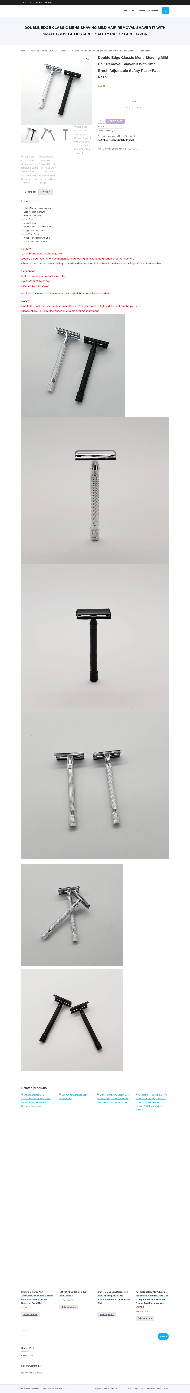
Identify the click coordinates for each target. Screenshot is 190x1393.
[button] (87, 59)
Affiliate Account (117, 1389)
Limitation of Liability (135, 1389)
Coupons (97, 1389)
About (106, 1389)
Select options (30, 1314)
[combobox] (110, 130)
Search (24, 1331)
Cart (30, 2)
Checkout (39, 2)
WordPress (61, 1389)
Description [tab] (30, 192)
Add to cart (115, 121)
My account (49, 2)
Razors (44, 51)
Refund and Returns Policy (157, 1389)
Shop (24, 2)
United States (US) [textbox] (107, 131)
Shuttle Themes (39, 1389)
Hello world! (28, 1356)
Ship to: (101, 127)
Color (133, 101)
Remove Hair (33, 51)
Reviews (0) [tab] (45, 192)
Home (23, 51)
